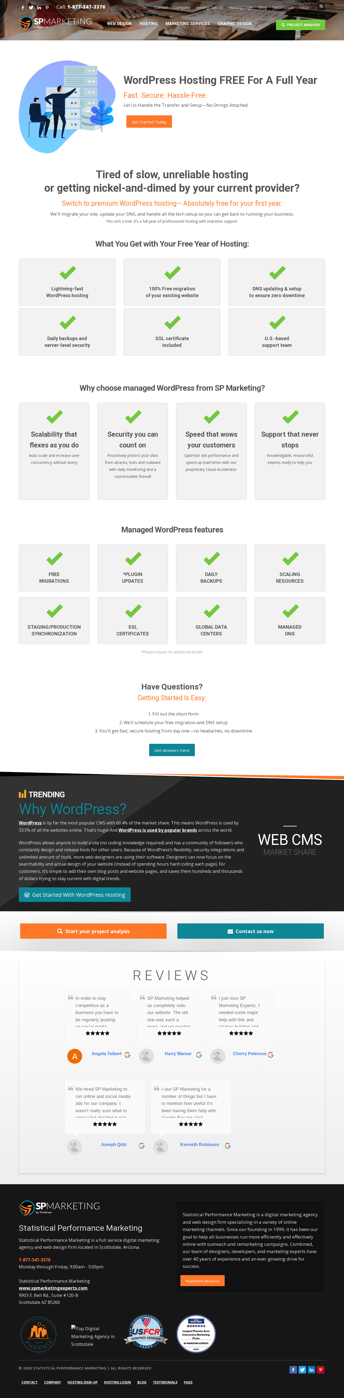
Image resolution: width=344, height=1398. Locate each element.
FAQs (304, 7)
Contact (161, 7)
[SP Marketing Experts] (59, 1208)
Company (182, 7)
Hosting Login (241, 7)
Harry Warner (178, 1053)
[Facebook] (23, 7)
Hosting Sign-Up (210, 7)
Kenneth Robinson (199, 1144)
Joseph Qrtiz (114, 1144)
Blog (263, 7)
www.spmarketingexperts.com (53, 1288)
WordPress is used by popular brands (158, 830)
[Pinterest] (47, 7)
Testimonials (283, 7)
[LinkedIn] (39, 7)
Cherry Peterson (250, 1053)
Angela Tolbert (106, 1053)
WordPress (30, 823)
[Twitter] (31, 7)
